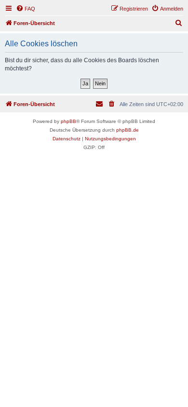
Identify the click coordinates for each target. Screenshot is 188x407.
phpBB (68, 121)
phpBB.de (127, 130)
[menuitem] (25, 8)
